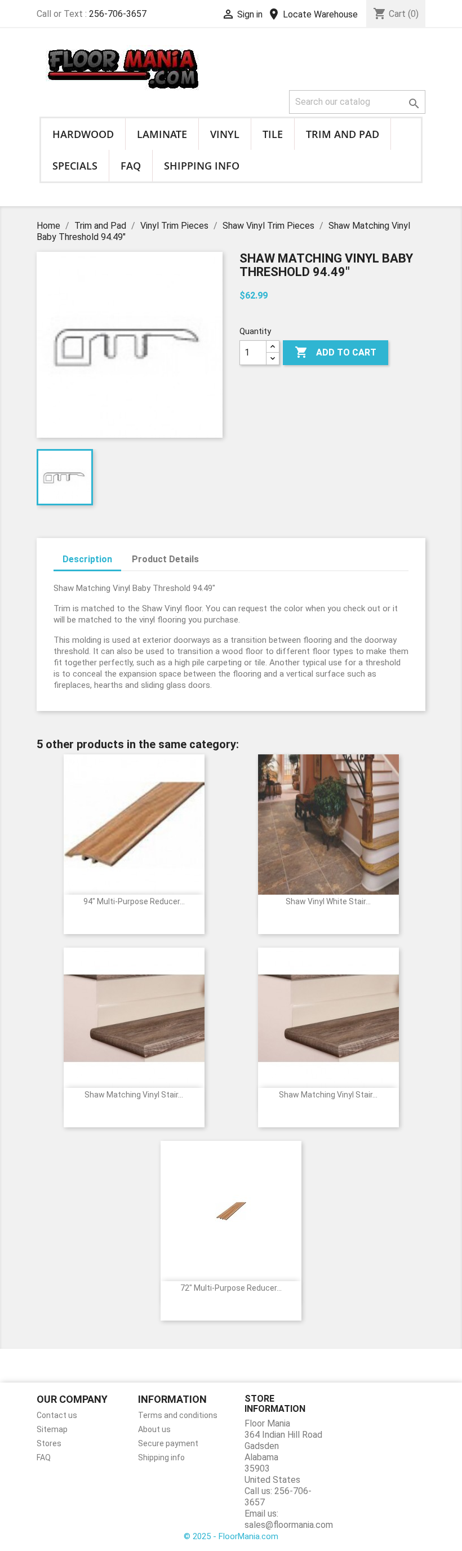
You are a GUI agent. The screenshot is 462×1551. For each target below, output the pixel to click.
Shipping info (201, 165)
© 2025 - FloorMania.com (231, 1536)
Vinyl (224, 134)
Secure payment (168, 1443)
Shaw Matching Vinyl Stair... (134, 1094)
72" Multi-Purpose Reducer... (231, 1287)
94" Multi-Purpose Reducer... (134, 901)
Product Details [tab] (165, 559)
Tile (273, 134)
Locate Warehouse (312, 14)
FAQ (131, 165)
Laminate (162, 134)
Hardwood (83, 134)
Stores (49, 1443)
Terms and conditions (177, 1415)
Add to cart (335, 352)
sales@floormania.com (289, 1524)
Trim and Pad (342, 134)
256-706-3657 (117, 13)
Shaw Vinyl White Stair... (328, 901)
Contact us (57, 1415)
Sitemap (52, 1429)
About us (154, 1429)
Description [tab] (87, 559)
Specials (74, 165)
